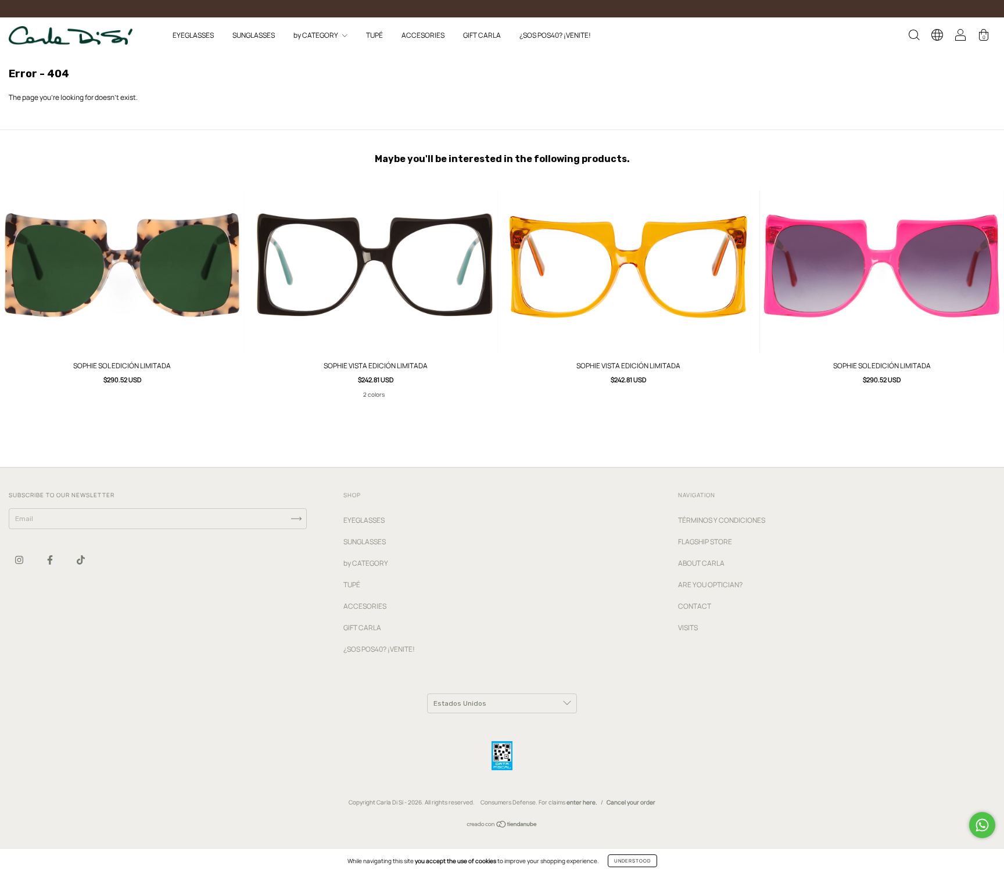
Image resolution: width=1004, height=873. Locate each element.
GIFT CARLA (482, 35)
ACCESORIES (422, 35)
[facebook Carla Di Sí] (51, 560)
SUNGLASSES (253, 35)
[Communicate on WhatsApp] (982, 825)
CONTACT (694, 606)
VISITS (688, 628)
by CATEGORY (316, 35)
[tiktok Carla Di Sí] (80, 560)
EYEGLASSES (193, 35)
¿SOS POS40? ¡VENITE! (555, 35)
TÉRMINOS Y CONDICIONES (721, 520)
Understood (632, 860)
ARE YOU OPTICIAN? (710, 585)
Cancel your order (631, 802)
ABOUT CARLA (701, 563)
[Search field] (914, 37)
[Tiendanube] (502, 826)
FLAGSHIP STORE (705, 542)
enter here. (581, 802)
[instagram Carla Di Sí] (20, 560)
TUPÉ (374, 35)
